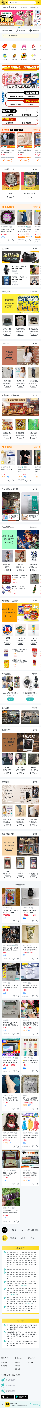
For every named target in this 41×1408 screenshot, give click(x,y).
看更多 (35, 169)
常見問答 (17, 1362)
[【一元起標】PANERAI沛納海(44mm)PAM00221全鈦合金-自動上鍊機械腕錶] (27, 682)
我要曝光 (35, 130)
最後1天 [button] (7, 334)
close (3, 1405)
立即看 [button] (9, 307)
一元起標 (13, 1230)
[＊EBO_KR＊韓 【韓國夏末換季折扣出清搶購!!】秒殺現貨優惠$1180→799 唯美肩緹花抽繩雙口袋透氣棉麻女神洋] (17, 685)
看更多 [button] (9, 359)
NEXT (39, 186)
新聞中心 (4, 1362)
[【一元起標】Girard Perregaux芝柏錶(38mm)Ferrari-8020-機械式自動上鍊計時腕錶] (36, 679)
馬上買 (35, 395)
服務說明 (4, 1366)
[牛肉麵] (29, 103)
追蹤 (10, 699)
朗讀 (38, 12)
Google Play (21, 1397)
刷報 (4, 1230)
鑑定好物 (24, 7)
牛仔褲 (32, 1238)
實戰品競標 (33, 292)
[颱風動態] (29, 94)
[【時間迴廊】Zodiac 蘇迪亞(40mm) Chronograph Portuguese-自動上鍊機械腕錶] (36, 685)
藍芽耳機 (13, 1238)
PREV (1, 186)
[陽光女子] (11, 94)
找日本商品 (33, 527)
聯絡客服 (17, 1366)
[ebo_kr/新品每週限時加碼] (11, 688)
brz (22, 1230)
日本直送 (14, 7)
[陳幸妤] (11, 121)
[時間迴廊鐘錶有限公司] (30, 688)
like (9, 240)
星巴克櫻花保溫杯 (33, 1230)
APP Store (7, 1397)
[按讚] (17, 511)
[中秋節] (29, 113)
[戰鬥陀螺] (29, 121)
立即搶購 (7, 160)
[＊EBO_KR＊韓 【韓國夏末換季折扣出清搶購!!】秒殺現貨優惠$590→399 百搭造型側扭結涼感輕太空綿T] (17, 679)
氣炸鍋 (23, 1238)
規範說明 (24, 1286)
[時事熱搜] (11, 76)
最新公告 (17, 1369)
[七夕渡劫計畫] (20, 18)
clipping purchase (13, 240)
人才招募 (31, 1362)
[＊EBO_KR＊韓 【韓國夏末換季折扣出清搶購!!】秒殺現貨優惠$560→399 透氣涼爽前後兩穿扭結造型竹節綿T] (7, 682)
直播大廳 (34, 708)
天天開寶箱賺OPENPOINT (17, 36)
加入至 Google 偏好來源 (38, 17)
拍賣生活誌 (34, 7)
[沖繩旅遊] (11, 103)
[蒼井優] (11, 113)
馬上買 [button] (7, 438)
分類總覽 (5, 7)
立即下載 (35, 1404)
